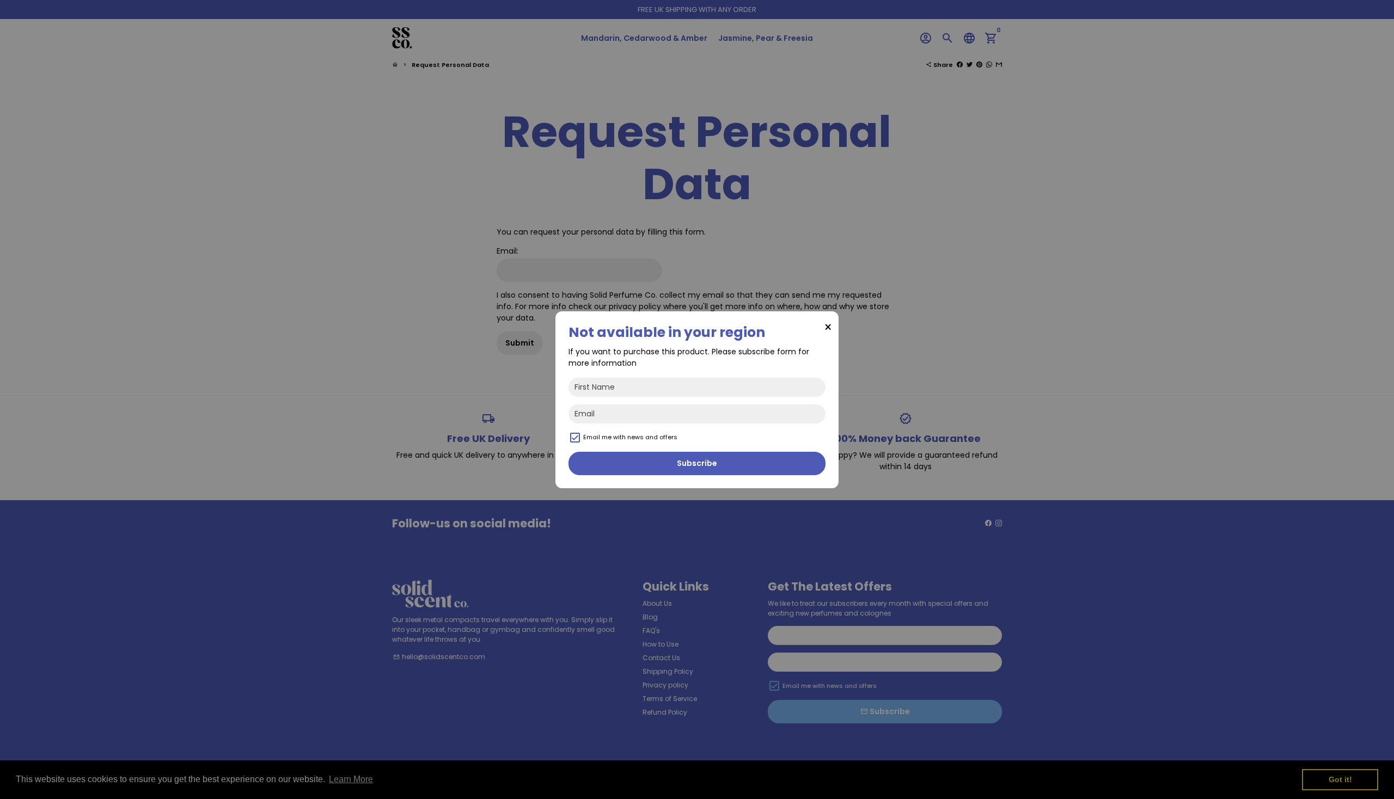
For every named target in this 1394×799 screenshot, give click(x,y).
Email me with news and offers (630, 437)
